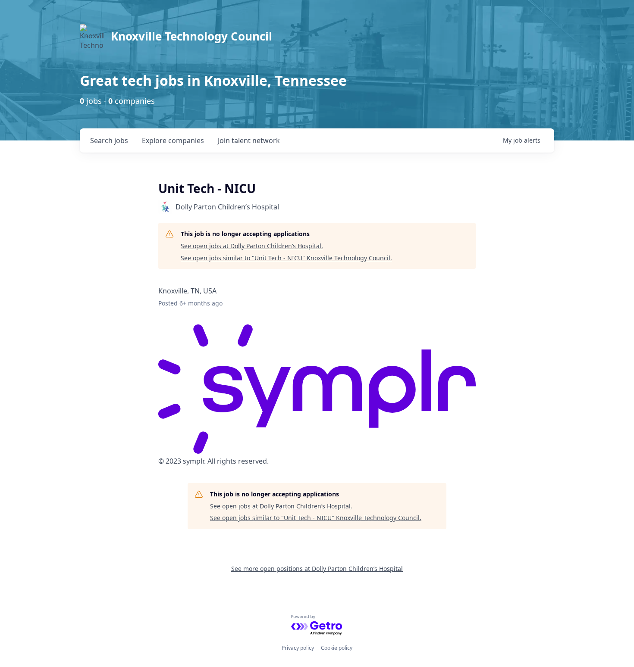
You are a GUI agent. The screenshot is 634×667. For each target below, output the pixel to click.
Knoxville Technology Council (191, 36)
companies (173, 140)
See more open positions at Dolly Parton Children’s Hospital (317, 568)
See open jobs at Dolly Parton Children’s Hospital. (252, 246)
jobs (109, 140)
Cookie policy (336, 647)
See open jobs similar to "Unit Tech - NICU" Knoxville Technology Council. (286, 258)
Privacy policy (298, 647)
